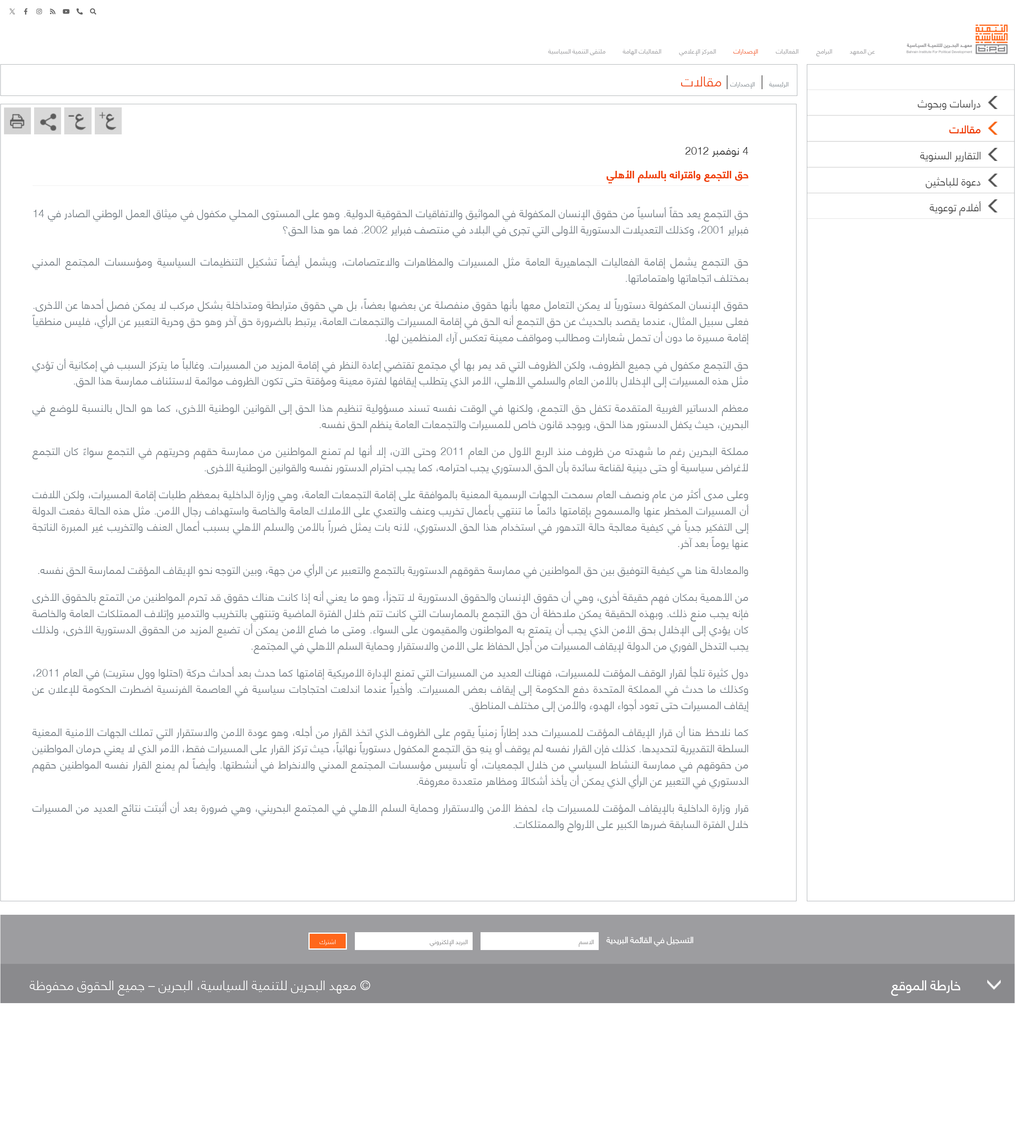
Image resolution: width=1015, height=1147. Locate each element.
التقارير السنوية (950, 154)
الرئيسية (779, 83)
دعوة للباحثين (953, 180)
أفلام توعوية (955, 206)
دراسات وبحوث (949, 102)
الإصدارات (742, 83)
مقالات (965, 128)
